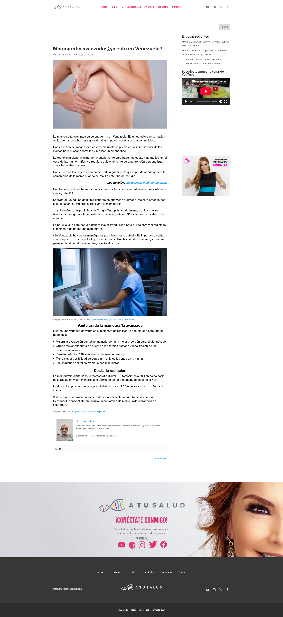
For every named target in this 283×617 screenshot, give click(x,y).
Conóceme (163, 7)
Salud (91, 54)
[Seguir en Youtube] (207, 7)
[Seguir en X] (220, 7)
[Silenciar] (220, 101)
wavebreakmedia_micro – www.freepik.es (112, 319)
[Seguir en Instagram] (214, 7)
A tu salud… (161, 458)
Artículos (149, 7)
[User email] (60, 449)
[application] (206, 91)
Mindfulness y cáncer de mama (146, 182)
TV (121, 7)
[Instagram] (56, 449)
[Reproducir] (186, 101)
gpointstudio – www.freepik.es (89, 411)
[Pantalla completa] (225, 101)
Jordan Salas (64, 54)
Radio (114, 7)
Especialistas (134, 7)
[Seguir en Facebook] (227, 7)
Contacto (177, 7)
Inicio (104, 7)
